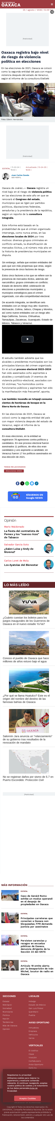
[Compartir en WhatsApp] (27, 483)
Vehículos (33, 1035)
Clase (31, 1054)
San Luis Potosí (36, 1008)
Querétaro (33, 1012)
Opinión (10, 520)
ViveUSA (33, 1057)
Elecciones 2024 (14, 471)
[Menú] (52, 4)
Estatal (6, 168)
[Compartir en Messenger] (32, 483)
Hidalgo (32, 1001)
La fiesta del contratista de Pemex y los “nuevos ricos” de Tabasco (21, 534)
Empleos (33, 1031)
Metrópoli (7, 1005)
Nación (6, 1019)
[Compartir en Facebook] (17, 483)
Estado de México (37, 1005)
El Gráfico (33, 1051)
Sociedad (7, 1008)
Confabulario (35, 1061)
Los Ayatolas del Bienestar (21, 564)
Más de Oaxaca (10, 1025)
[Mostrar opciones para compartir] (52, 12)
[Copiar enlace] (36, 483)
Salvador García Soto (16, 544)
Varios (31, 1038)
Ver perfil (16, 177)
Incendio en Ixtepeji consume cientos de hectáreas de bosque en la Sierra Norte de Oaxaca (27, 403)
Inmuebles (34, 1028)
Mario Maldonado (14, 526)
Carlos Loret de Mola (16, 560)
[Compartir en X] (22, 483)
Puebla (32, 1015)
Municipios (8, 1012)
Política (6, 1015)
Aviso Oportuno (36, 1064)
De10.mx (33, 1068)
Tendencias (8, 1022)
